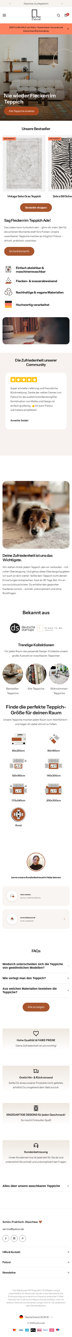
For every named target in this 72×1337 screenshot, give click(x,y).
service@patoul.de (13, 1229)
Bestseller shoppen (36, 207)
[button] (10, 3)
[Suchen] (58, 15)
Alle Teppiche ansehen (21, 111)
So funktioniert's (19, 251)
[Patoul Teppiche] (36, 15)
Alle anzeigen (36, 1007)
